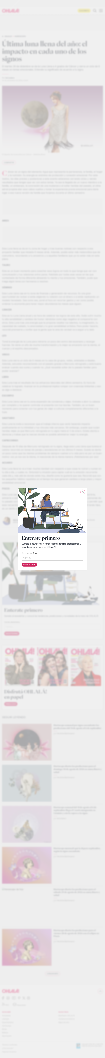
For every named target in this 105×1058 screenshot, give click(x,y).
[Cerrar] (82, 492)
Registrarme (29, 565)
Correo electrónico (29, 553)
